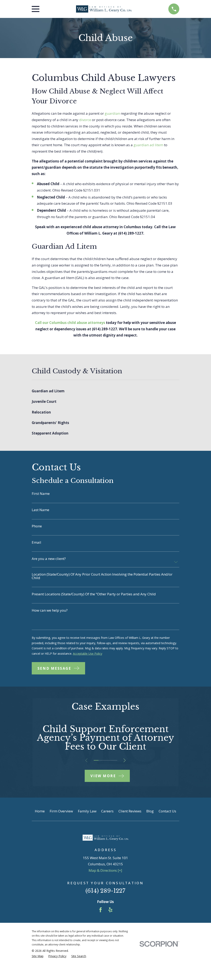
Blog (150, 811)
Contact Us (167, 811)
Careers (107, 811)
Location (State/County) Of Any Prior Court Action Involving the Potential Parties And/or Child (102, 575)
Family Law (87, 811)
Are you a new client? (49, 558)
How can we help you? (50, 610)
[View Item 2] (100, 760)
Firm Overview (61, 811)
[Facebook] (100, 909)
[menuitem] (105, 391)
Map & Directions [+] (105, 870)
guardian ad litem (148, 145)
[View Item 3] (105, 760)
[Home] (104, 9)
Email (36, 542)
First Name (41, 493)
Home (40, 811)
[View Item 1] (96, 760)
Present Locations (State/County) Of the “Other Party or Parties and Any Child (94, 594)
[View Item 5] (115, 760)
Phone (37, 526)
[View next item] (125, 760)
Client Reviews (129, 811)
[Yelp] (110, 909)
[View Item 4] (110, 760)
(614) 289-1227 (130, 233)
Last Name (40, 510)
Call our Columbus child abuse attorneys (70, 322)
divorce (85, 119)
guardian (112, 113)
